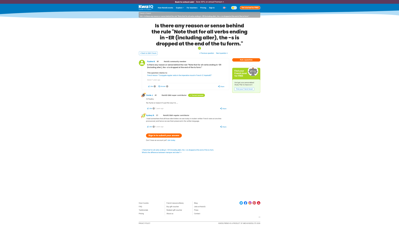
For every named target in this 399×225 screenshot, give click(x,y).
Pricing (203, 8)
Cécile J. (149, 95)
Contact (197, 213)
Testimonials (143, 210)
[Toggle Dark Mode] (234, 7)
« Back (148, 53)
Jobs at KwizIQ (199, 207)
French (142, 13)
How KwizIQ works (165, 8)
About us (169, 213)
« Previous (206, 53)
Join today (171, 140)
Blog (196, 203)
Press (196, 210)
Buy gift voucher (172, 207)
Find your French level (244, 89)
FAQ (140, 207)
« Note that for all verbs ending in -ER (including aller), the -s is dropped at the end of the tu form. (178, 150)
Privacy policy (144, 223)
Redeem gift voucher (174, 210)
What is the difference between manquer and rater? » (161, 152)
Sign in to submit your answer (163, 135)
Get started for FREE (250, 8)
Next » (222, 53)
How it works (144, 203)
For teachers (192, 8)
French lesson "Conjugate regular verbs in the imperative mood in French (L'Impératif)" (179, 75)
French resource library (175, 203)
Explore (179, 8)
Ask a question (246, 60)
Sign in (212, 8)
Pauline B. (151, 61)
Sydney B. (150, 115)
